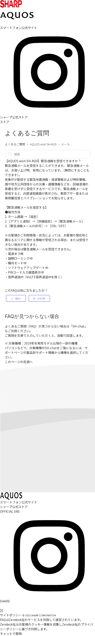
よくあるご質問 (15, 144)
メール (65, 144)
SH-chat (78, 326)
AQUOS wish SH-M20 (43, 144)
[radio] (16, 298)
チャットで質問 (11, 633)
